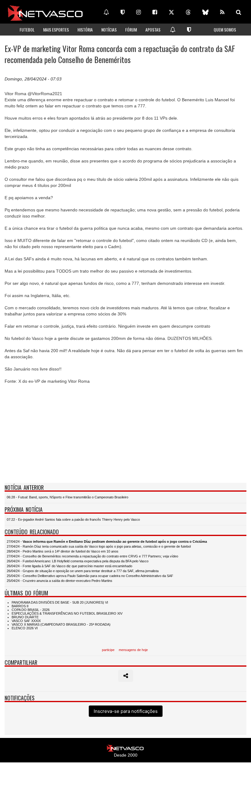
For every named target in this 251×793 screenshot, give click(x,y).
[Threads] (188, 12)
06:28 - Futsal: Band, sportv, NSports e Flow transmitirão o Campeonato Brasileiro (67, 497)
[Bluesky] (205, 12)
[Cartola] (122, 12)
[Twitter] (171, 12)
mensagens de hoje (133, 650)
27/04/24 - (107, 541)
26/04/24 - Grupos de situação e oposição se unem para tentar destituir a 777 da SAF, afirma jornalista (83, 571)
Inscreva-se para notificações (126, 711)
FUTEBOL (27, 29)
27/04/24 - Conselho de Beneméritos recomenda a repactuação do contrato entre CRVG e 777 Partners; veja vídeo (92, 556)
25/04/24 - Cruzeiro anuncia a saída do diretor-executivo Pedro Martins (59, 581)
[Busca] (238, 12)
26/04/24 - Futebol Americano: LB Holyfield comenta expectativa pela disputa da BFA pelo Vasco (77, 561)
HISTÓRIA (85, 29)
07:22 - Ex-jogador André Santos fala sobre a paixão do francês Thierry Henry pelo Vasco (73, 519)
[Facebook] (154, 12)
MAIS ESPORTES (56, 29)
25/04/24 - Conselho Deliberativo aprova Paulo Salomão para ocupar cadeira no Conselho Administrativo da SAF (90, 576)
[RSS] (222, 12)
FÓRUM (131, 29)
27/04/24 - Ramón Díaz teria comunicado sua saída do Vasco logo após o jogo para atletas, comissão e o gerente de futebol (99, 546)
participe (108, 650)
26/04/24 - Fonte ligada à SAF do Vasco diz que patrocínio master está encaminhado (69, 566)
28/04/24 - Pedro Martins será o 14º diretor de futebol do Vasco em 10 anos (62, 551)
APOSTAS (152, 29)
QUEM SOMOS (225, 29)
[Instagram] (138, 12)
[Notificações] (106, 12)
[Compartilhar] (125, 676)
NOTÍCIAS (109, 29)
